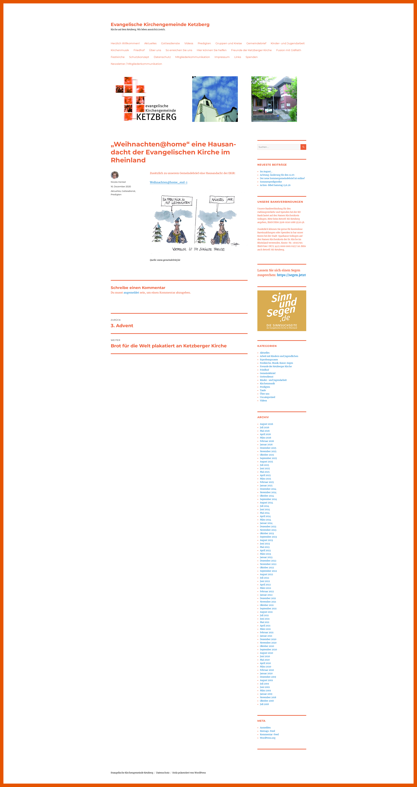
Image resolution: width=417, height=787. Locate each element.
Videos (188, 43)
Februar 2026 (267, 441)
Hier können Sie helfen (212, 50)
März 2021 (265, 629)
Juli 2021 (264, 615)
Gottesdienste (170, 43)
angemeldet (131, 292)
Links (237, 57)
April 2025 (265, 475)
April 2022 (265, 584)
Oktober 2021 (267, 605)
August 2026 (266, 424)
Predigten (204, 43)
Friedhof (139, 50)
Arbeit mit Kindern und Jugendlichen (279, 356)
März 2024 (265, 519)
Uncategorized (267, 397)
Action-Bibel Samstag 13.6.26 (275, 185)
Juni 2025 (265, 468)
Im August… (266, 171)
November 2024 (268, 492)
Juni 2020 (265, 656)
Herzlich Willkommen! (125, 43)
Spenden (252, 57)
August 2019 (266, 680)
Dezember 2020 (268, 639)
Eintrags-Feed (267, 731)
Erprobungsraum (269, 359)
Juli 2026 (264, 427)
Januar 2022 (266, 595)
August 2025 (266, 461)
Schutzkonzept (139, 57)
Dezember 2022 (268, 560)
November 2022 (268, 564)
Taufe (263, 390)
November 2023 (268, 530)
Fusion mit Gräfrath (288, 50)
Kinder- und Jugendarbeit (288, 43)
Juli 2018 (264, 704)
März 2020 (265, 666)
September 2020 (268, 649)
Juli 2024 (264, 506)
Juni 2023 (265, 543)
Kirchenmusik (120, 50)
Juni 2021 (265, 618)
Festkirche (118, 57)
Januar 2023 (266, 557)
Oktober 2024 (267, 495)
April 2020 (265, 663)
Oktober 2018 (267, 700)
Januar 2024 (266, 523)
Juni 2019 (265, 687)
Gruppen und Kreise (229, 43)
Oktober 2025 (267, 454)
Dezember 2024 (268, 489)
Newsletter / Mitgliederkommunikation (136, 63)
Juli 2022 (264, 577)
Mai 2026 (265, 431)
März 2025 (265, 478)
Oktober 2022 (267, 567)
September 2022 (268, 571)
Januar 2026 (266, 444)
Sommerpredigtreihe (271, 181)
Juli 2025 (264, 465)
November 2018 (268, 697)
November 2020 (268, 642)
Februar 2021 (266, 632)
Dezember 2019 (268, 677)
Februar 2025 (267, 482)
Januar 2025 (266, 485)
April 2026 (265, 434)
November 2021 (268, 601)
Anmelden (265, 727)
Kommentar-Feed (269, 734)
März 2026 (265, 437)
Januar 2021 (266, 636)
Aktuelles (150, 43)
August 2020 (266, 653)
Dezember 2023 (268, 526)
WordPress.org (267, 738)
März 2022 (265, 588)
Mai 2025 (265, 472)
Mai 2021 (264, 622)
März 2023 (265, 554)
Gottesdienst (128, 191)
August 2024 (266, 502)
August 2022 (266, 574)
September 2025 (268, 458)
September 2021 (268, 608)
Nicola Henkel (118, 182)
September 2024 (268, 499)
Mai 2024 (265, 513)
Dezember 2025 (268, 448)
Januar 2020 (266, 673)
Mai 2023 (264, 547)
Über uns (155, 50)
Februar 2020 (267, 670)
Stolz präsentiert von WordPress (189, 772)
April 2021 (265, 625)
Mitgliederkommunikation (192, 57)
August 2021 (266, 612)
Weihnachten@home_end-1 (168, 182)
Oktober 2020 (267, 646)
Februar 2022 (267, 591)
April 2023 (265, 550)
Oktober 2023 (267, 533)
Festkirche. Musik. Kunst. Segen (276, 363)
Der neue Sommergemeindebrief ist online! (282, 178)
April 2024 (265, 516)
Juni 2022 (265, 581)
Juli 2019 (264, 683)
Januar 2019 (266, 694)
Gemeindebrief (256, 43)
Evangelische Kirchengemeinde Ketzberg (160, 24)
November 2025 (268, 451)
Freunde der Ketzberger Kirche (251, 50)
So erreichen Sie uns (179, 50)
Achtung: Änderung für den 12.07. (277, 175)
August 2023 (266, 540)
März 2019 (265, 690)
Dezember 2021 (268, 598)
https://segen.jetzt (291, 275)
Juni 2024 (265, 509)
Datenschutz (162, 57)
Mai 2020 (265, 659)
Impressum (222, 57)
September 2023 (268, 536)
